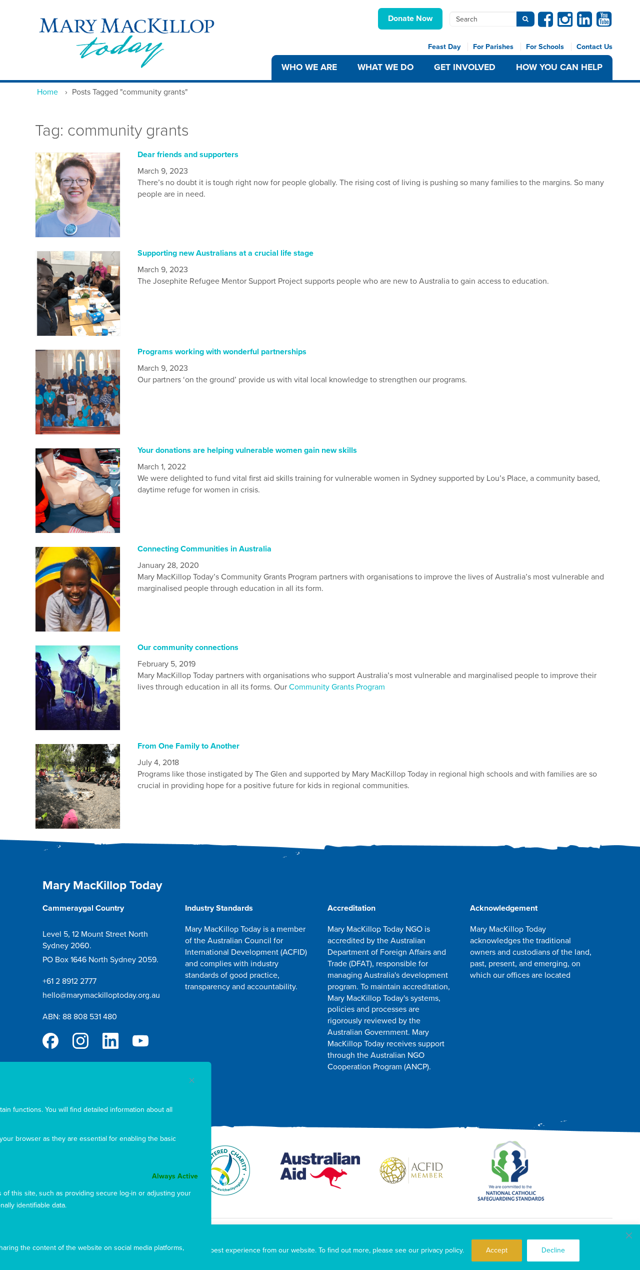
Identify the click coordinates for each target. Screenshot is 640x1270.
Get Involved (465, 67)
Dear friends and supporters (188, 155)
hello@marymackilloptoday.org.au (101, 995)
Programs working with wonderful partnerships (222, 352)
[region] (320, 1247)
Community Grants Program (337, 687)
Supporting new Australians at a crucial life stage (226, 253)
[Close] (629, 1235)
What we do (386, 67)
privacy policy (441, 1250)
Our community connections (188, 648)
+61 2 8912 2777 (69, 981)
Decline (553, 1250)
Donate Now (410, 19)
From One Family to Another (189, 746)
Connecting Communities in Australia (205, 549)
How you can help (559, 67)
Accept (497, 1250)
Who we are (309, 67)
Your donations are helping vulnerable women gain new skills (247, 450)
